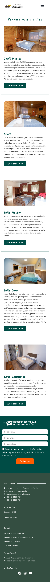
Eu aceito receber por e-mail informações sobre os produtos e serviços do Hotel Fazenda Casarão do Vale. (23, 452)
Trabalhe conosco (11, 545)
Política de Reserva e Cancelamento (18, 537)
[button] (42, 6)
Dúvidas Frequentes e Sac (14, 533)
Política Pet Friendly (12, 541)
